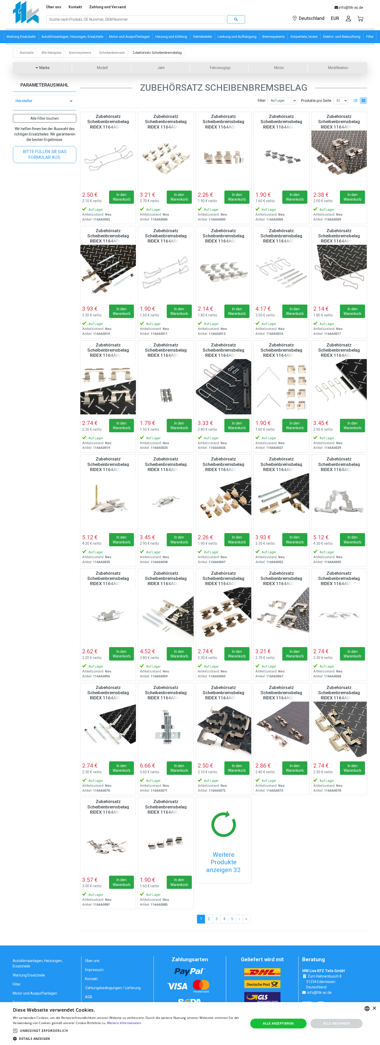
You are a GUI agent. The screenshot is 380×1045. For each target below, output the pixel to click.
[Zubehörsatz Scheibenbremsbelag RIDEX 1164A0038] (165, 500)
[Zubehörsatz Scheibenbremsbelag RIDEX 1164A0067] (281, 615)
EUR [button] (335, 18)
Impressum (94, 970)
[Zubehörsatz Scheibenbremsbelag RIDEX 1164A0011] (165, 272)
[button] (15, 1031)
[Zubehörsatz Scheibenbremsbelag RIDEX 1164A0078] (339, 729)
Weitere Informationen (124, 1023)
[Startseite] (26, 14)
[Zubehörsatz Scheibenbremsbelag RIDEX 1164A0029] (339, 386)
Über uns (53, 7)
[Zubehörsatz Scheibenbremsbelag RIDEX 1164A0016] (281, 272)
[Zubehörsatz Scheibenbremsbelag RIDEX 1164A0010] (108, 272)
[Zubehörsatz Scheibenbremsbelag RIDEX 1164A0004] (165, 158)
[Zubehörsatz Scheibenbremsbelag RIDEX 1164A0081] (108, 843)
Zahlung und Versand (107, 7)
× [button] (374, 1008)
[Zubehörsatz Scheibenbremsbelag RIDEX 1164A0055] (339, 500)
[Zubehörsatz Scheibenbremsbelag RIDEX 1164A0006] (281, 158)
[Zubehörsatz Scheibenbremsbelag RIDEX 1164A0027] (281, 386)
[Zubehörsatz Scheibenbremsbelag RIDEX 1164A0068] (339, 615)
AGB (88, 997)
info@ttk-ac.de (319, 992)
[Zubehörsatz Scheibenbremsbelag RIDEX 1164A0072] (223, 729)
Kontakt (75, 7)
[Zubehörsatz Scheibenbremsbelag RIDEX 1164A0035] (108, 500)
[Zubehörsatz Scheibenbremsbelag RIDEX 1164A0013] (223, 272)
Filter (262, 101)
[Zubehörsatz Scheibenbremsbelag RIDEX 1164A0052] (281, 500)
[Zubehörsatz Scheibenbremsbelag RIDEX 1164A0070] (108, 729)
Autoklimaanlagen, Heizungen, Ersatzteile (38, 963)
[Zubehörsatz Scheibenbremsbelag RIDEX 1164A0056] (108, 615)
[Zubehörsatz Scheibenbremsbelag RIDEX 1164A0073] (281, 729)
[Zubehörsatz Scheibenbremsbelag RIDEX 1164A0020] (165, 386)
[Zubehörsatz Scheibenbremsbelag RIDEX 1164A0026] (223, 386)
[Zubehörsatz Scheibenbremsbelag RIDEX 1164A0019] (108, 386)
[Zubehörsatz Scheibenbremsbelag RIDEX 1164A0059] (165, 615)
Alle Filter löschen (45, 118)
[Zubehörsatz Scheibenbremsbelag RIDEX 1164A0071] (165, 729)
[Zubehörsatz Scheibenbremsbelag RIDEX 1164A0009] (339, 158)
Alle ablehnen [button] (336, 1023)
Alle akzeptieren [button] (278, 1023)
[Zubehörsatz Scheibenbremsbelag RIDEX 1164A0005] (223, 158)
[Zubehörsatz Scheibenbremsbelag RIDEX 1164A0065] (223, 615)
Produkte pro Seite (316, 101)
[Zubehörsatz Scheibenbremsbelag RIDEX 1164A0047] (223, 500)
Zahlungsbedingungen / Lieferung (113, 988)
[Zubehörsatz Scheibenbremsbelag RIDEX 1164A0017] (339, 272)
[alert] (190, 1023)
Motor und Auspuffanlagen (35, 993)
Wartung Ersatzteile (29, 975)
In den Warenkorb (122, 197)
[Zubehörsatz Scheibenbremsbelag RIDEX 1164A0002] (108, 158)
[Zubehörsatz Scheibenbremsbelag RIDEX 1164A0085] (165, 843)
